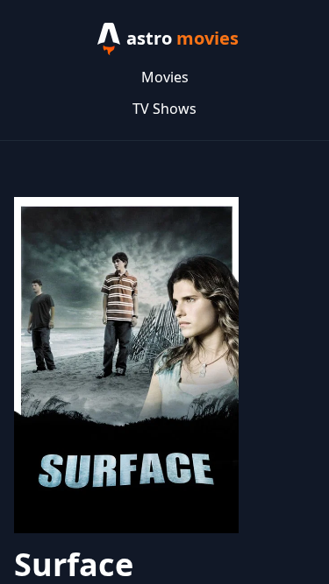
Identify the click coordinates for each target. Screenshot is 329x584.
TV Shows (164, 108)
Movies (165, 77)
